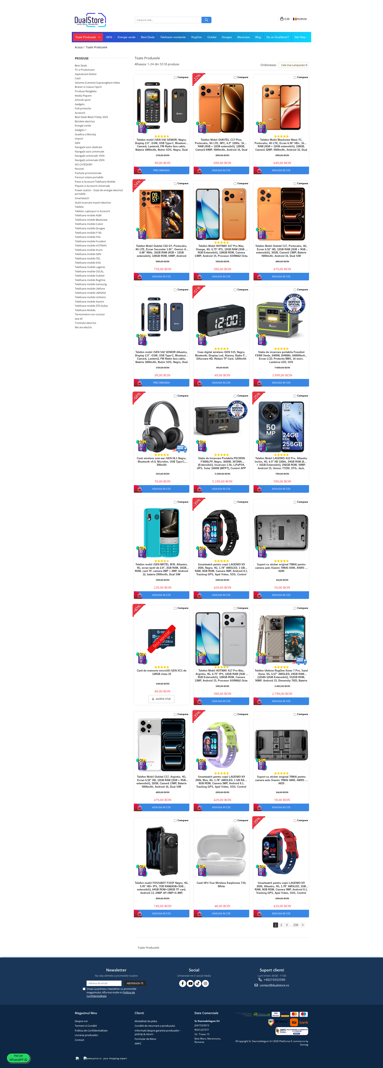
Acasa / (80, 47)
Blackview (243, 37)
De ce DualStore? (278, 37)
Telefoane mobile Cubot (89, 224)
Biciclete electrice (85, 121)
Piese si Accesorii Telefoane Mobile (95, 181)
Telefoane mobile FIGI (88, 237)
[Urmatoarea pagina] (302, 925)
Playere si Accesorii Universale (92, 186)
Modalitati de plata (146, 1021)
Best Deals (148, 37)
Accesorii (80, 113)
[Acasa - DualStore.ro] (95, 20)
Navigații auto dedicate (88, 147)
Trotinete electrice (85, 323)
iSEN (109, 37)
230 (295, 925)
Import (79, 138)
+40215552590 (274, 980)
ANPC (138, 1043)
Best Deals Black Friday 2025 (91, 117)
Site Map (300, 37)
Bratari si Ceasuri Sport (88, 87)
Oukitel (211, 37)
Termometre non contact (90, 314)
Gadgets (80, 104)
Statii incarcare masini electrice (93, 202)
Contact (79, 1040)
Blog (258, 37)
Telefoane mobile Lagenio (90, 267)
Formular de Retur (145, 1039)
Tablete (79, 207)
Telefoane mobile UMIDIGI (90, 293)
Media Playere (83, 95)
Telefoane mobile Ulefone (90, 288)
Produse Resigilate (86, 91)
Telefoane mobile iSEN (88, 254)
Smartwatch (82, 198)
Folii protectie (83, 108)
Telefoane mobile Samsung (91, 284)
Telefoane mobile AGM (88, 215)
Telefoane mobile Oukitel (89, 275)
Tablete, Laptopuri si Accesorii (92, 211)
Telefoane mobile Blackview (91, 220)
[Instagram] (205, 983)
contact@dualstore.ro (274, 985)
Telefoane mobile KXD (88, 262)
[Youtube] (190, 983)
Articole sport (83, 100)
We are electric (83, 327)
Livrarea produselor (86, 1035)
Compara (183, 77)
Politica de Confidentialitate (91, 1030)
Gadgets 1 (81, 130)
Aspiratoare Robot (86, 74)
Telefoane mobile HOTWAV (91, 245)
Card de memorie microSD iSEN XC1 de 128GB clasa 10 (161, 672)
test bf (78, 318)
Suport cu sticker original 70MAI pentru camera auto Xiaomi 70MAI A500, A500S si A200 (281, 568)
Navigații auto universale (89, 151)
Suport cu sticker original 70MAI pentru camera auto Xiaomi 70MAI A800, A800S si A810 (281, 780)
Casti (78, 78)
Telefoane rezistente (173, 37)
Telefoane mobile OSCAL (89, 271)
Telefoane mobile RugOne (90, 280)
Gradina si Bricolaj (85, 134)
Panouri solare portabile (89, 177)
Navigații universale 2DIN (90, 160)
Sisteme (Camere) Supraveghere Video (97, 82)
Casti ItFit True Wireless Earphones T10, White (221, 884)
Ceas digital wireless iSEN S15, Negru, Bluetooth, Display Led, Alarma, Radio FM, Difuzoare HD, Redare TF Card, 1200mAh (221, 355)
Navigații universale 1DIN (90, 155)
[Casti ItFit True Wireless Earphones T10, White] (221, 851)
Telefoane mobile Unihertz (90, 297)
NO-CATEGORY (83, 164)
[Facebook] (182, 983)
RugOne (196, 37)
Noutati (79, 168)
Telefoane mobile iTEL (88, 258)
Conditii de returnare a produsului (155, 1025)
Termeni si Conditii (86, 1025)
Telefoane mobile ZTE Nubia (91, 306)
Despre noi (81, 1021)
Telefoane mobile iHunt (89, 250)
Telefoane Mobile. (85, 310)
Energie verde (126, 37)
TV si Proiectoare (85, 69)
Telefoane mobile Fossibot (90, 241)
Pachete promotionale (88, 173)
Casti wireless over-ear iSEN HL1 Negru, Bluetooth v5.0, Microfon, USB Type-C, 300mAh (161, 462)
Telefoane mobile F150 (88, 232)
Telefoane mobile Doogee (90, 228)
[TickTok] (197, 983)
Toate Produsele (86, 37)
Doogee (227, 37)
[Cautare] (206, 20)
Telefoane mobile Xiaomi (89, 301)
